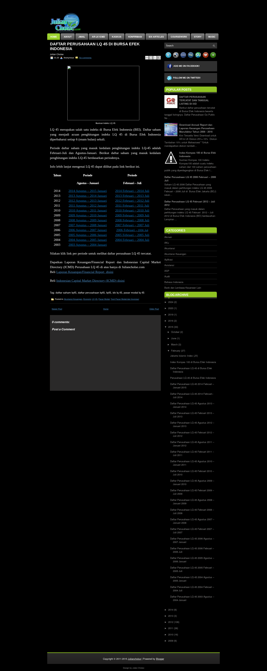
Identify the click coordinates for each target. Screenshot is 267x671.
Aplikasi (168, 259)
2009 (171, 640)
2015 (171, 327)
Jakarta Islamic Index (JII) (184, 355)
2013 (171, 615)
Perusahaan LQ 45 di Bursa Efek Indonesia (193, 377)
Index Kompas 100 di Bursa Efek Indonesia (193, 362)
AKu (166, 242)
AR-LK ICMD (98, 36)
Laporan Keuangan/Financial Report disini (84, 272)
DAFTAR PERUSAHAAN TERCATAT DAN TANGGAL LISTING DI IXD (194, 100)
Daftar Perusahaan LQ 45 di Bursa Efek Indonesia (95, 46)
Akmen (168, 237)
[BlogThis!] (151, 57)
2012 (171, 622)
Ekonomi (87, 299)
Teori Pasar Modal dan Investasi (125, 299)
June (174, 338)
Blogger (160, 658)
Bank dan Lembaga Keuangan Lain (182, 287)
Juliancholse (134, 658)
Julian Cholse (138, 667)
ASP (166, 270)
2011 (171, 628)
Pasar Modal (104, 299)
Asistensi (169, 265)
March (174, 344)
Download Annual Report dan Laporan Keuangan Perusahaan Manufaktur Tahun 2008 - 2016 (197, 128)
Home (53, 36)
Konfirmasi (135, 36)
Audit (167, 276)
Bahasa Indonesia (173, 282)
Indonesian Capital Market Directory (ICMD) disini (90, 280)
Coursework (179, 36)
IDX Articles (156, 36)
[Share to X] (155, 57)
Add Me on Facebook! (186, 66)
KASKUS (116, 36)
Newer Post (57, 308)
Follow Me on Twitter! (187, 78)
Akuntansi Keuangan (73, 299)
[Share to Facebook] (159, 57)
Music (211, 36)
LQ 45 (94, 299)
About (68, 36)
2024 (171, 302)
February (176, 350)
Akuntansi (169, 248)
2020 (171, 308)
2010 (171, 634)
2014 (171, 609)
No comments (85, 58)
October (175, 332)
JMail (81, 36)
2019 (171, 314)
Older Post (154, 308)
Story (197, 36)
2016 (171, 320)
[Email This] (147, 57)
